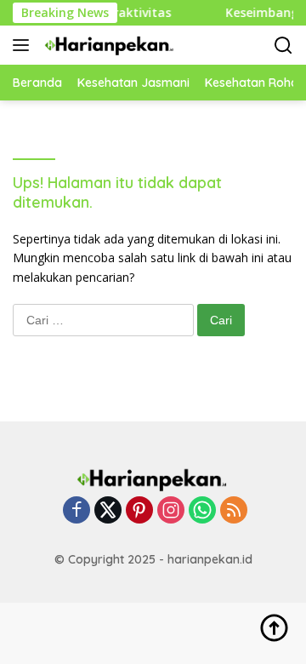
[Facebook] (76, 511)
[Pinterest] (139, 511)
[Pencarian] (283, 45)
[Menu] (24, 45)
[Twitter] (108, 511)
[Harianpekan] (108, 45)
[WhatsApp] (202, 511)
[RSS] (233, 511)
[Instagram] (170, 511)
